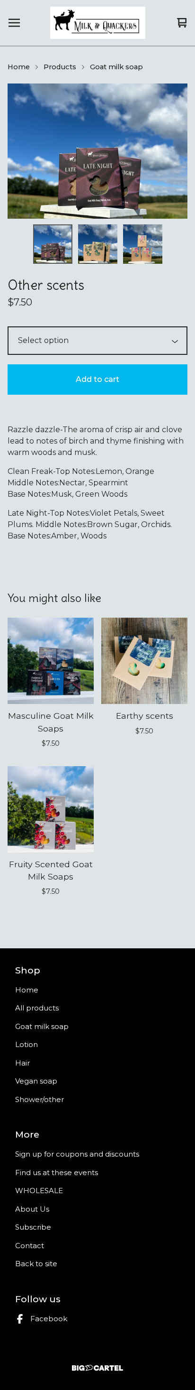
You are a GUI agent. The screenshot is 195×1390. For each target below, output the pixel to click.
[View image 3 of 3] (142, 244)
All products (37, 1007)
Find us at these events (56, 1172)
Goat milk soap (116, 67)
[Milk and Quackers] (97, 23)
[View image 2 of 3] (97, 244)
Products (60, 67)
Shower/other (39, 1099)
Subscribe (33, 1227)
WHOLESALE (39, 1190)
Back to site (36, 1263)
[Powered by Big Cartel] (97, 1368)
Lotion (26, 1044)
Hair (22, 1062)
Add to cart (97, 379)
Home (19, 67)
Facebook (48, 1318)
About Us (32, 1209)
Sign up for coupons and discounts (77, 1153)
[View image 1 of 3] (52, 244)
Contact (29, 1245)
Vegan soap (36, 1080)
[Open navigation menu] (14, 22)
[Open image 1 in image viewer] (97, 151)
